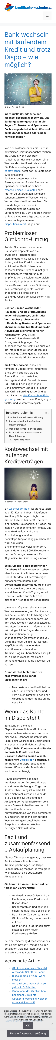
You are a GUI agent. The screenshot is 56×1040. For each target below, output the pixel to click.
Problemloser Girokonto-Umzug (25, 417)
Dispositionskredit (15, 224)
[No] (52, 1023)
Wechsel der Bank (19, 508)
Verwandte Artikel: (22, 439)
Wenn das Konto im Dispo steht (26, 428)
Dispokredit (27, 759)
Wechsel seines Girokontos (20, 189)
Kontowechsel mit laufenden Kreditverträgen (24, 423)
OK (28, 1025)
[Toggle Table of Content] (45, 413)
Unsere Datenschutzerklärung (28, 1033)
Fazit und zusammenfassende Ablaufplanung (25, 434)
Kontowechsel (12, 170)
